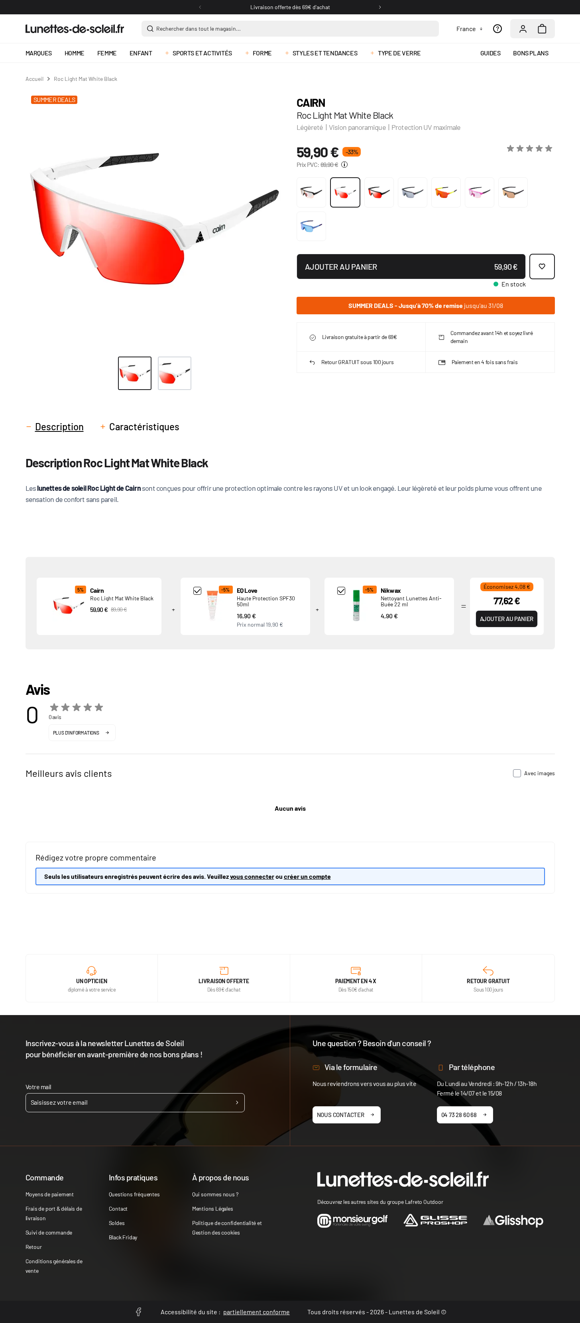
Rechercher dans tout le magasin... (198, 28)
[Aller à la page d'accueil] (75, 28)
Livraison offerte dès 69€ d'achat (290, 7)
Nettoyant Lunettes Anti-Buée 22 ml (411, 601)
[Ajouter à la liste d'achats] (542, 266)
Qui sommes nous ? (215, 1194)
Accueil (34, 78)
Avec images (539, 773)
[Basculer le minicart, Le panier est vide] (542, 28)
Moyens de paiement (50, 1194)
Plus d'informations (76, 732)
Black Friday (123, 1237)
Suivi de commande (49, 1232)
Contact (118, 1208)
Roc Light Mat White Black (121, 598)
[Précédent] (200, 7)
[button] (531, 148)
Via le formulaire (350, 1067)
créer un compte (307, 876)
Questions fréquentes (134, 1194)
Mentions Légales (212, 1208)
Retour (34, 1246)
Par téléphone (472, 1067)
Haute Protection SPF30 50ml (266, 601)
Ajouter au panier (507, 618)
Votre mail (38, 1086)
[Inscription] (237, 1102)
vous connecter (252, 876)
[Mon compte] (523, 28)
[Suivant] (379, 7)
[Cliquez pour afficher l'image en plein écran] (154, 219)
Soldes (117, 1222)
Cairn (311, 102)
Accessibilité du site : (225, 1311)
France (466, 28)
